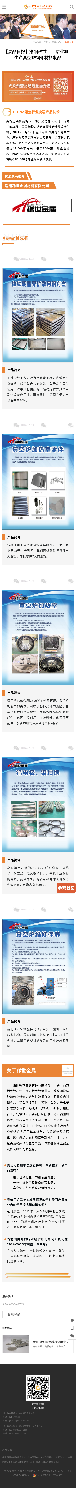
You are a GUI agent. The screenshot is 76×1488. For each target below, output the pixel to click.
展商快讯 (69, 42)
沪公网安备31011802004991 (49, 1475)
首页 (45, 42)
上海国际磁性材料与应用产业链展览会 (46, 1457)
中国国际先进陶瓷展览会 (14, 1457)
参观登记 (14, 1314)
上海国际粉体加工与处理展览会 (45, 1462)
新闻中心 (56, 42)
